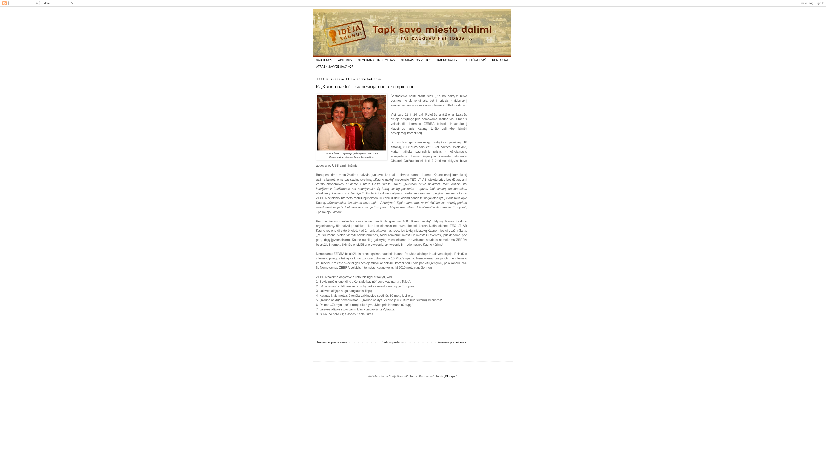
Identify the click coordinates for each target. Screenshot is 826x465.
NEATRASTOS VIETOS (416, 60)
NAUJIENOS (324, 60)
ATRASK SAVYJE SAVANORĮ (335, 66)
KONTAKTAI (500, 60)
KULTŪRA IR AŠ (475, 60)
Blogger (450, 376)
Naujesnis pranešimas (332, 342)
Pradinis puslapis (392, 342)
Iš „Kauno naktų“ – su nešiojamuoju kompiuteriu (365, 86)
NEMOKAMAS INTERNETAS (376, 60)
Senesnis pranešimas (451, 342)
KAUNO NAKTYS (448, 60)
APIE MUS (345, 60)
